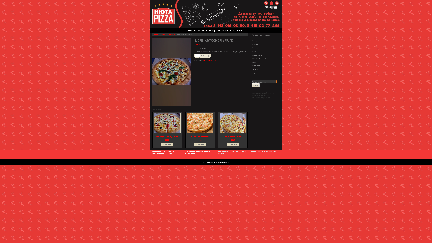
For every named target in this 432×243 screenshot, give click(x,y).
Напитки (255, 51)
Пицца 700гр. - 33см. (168, 34)
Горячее (255, 44)
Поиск (255, 86)
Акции (204, 30)
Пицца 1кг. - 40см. (258, 55)
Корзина (216, 30)
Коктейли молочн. (258, 48)
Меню (193, 30)
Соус (254, 73)
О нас (241, 30)
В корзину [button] (167, 144)
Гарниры (255, 41)
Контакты (229, 30)
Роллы (254, 62)
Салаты (255, 69)
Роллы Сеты (256, 65)
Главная (156, 34)
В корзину (205, 56)
